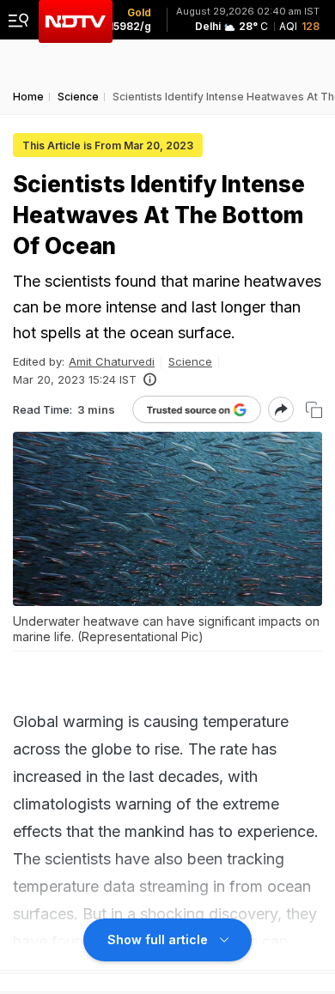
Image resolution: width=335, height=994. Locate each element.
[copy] (314, 410)
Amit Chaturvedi (112, 361)
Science (190, 361)
